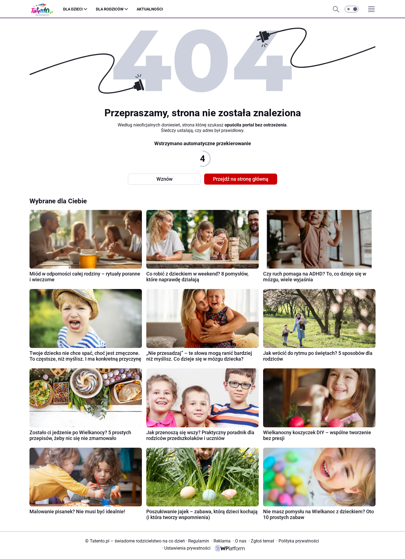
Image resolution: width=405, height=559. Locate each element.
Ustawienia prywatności (186, 548)
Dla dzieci (73, 9)
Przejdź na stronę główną (240, 179)
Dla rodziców (109, 9)
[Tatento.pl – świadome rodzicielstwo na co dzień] (46, 9)
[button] (351, 9)
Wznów (164, 179)
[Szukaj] (335, 9)
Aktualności (150, 9)
